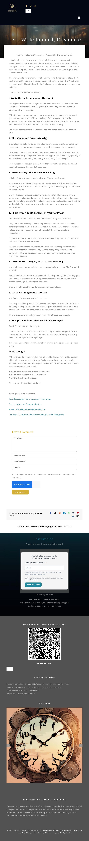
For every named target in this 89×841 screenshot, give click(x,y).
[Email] (77, 516)
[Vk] (73, 516)
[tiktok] (31, 6)
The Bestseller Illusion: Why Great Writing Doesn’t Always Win (36, 414)
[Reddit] (60, 512)
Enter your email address (35, 563)
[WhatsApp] (69, 512)
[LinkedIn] (64, 512)
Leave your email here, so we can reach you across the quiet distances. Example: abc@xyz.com (43, 573)
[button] (8, 745)
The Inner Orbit (44, 539)
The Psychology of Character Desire (25, 404)
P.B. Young (34, 830)
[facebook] (26, 6)
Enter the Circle (33, 585)
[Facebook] (50, 512)
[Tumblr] (73, 512)
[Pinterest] (77, 512)
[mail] (35, 6)
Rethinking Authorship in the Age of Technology (30, 399)
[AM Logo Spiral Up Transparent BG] (12, 3)
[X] (55, 512)
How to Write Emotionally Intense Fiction (27, 409)
